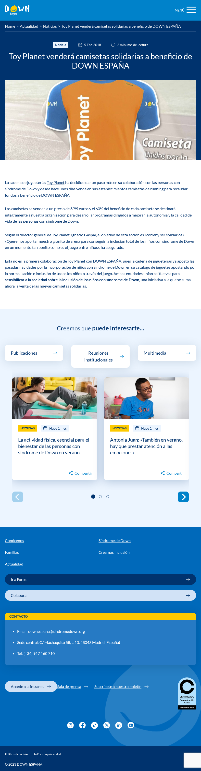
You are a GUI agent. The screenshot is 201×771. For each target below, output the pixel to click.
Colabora (18, 595)
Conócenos (14, 540)
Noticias (50, 26)
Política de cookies (16, 754)
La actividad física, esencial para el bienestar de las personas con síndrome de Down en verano (53, 446)
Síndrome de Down (115, 540)
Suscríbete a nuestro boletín (117, 686)
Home (10, 26)
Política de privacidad (47, 754)
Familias (12, 552)
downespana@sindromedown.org (56, 631)
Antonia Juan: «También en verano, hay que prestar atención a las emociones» (146, 446)
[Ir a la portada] (17, 10)
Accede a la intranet (27, 686)
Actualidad (29, 26)
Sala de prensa (69, 686)
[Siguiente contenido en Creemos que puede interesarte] (183, 497)
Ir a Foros (18, 579)
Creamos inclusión (114, 552)
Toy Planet (55, 182)
